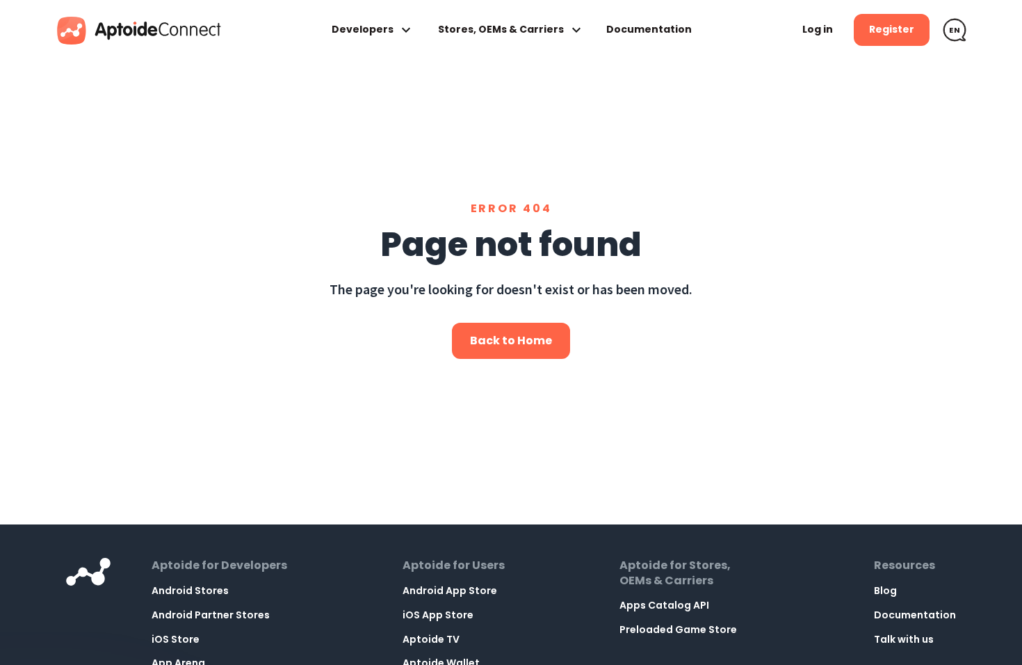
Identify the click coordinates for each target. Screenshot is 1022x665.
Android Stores (190, 591)
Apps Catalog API (664, 605)
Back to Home (511, 340)
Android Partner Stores (211, 615)
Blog (885, 591)
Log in (817, 29)
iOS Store (176, 639)
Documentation (649, 29)
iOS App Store (438, 615)
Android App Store (450, 591)
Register (891, 29)
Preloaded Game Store (678, 629)
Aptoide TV (431, 639)
